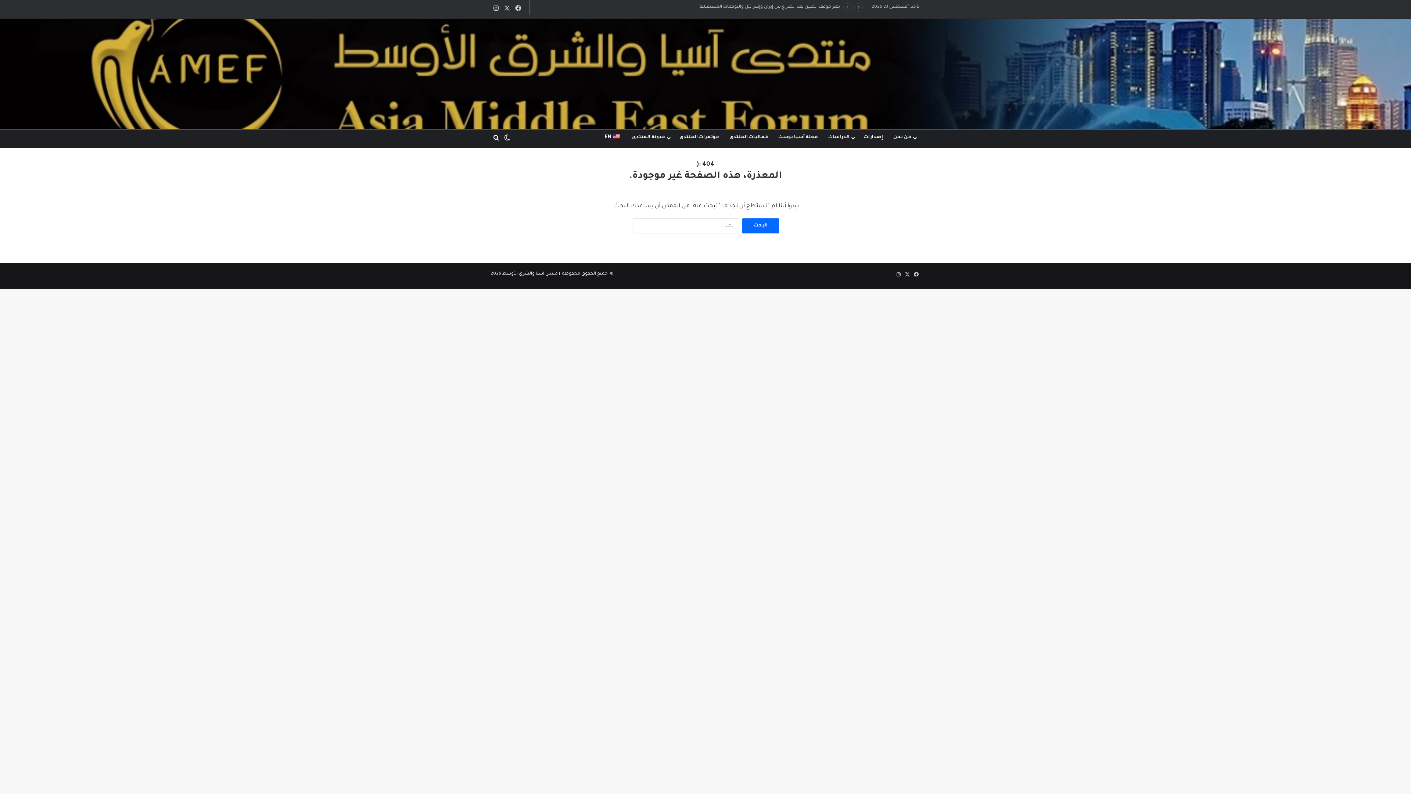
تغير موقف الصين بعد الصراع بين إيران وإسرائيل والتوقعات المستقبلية (770, 7)
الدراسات (839, 137)
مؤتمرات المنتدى (699, 137)
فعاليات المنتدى (748, 137)
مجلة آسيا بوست (798, 137)
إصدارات (873, 137)
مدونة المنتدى (648, 137)
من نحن (902, 137)
